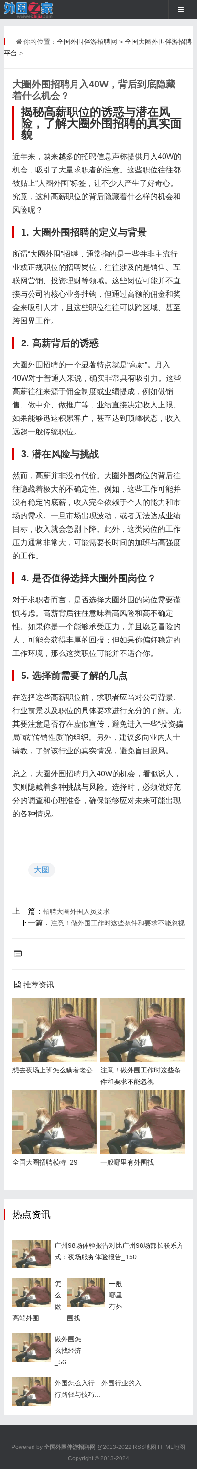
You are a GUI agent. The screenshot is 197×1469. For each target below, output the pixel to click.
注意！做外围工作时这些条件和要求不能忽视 (118, 923)
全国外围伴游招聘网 (87, 41)
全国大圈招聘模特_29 (44, 1162)
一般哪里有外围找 (127, 1162)
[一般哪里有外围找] (86, 1292)
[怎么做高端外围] (31, 1292)
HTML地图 (171, 1447)
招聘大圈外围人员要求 (76, 911)
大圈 (41, 870)
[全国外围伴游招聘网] (35, 9)
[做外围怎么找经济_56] (31, 1347)
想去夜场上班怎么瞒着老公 (52, 1070)
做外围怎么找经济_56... (68, 1350)
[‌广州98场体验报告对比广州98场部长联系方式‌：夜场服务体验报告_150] (31, 1254)
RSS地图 (144, 1447)
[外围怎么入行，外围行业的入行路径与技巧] (31, 1391)
